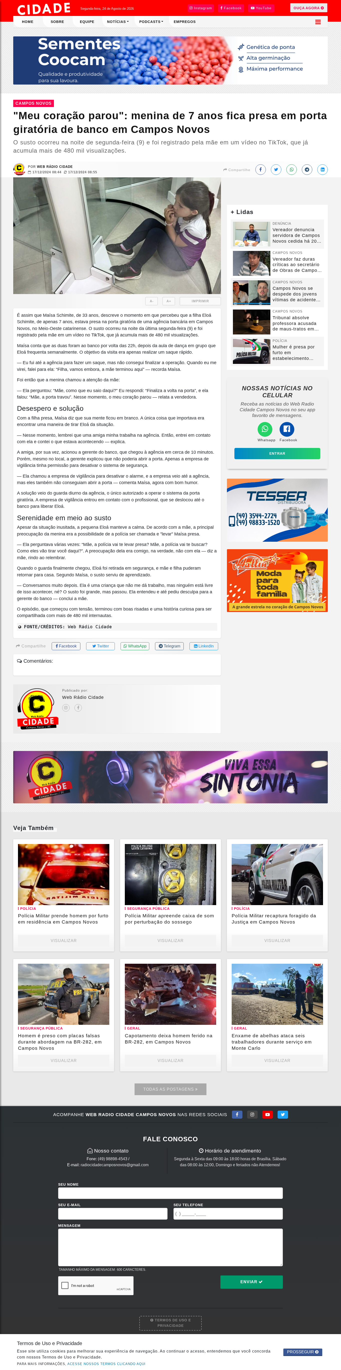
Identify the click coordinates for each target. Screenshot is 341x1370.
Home (27, 22)
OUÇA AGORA (307, 8)
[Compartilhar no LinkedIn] (322, 169)
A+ (169, 301)
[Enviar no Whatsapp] (291, 169)
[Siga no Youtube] (267, 1115)
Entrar (277, 453)
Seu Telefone (188, 1205)
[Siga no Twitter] (283, 1115)
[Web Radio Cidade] (44, 8)
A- (152, 301)
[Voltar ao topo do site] (333, 822)
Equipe (87, 22)
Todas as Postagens (169, 1089)
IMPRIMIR (200, 301)
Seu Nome (68, 1184)
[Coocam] (170, 60)
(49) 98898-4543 (112, 1159)
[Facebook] (78, 708)
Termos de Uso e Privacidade (172, 1323)
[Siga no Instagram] (252, 1115)
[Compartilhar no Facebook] (260, 169)
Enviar (249, 1282)
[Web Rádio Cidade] (170, 777)
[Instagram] (66, 708)
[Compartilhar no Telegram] (307, 169)
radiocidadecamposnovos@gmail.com (115, 1165)
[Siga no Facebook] (237, 1115)
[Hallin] (277, 580)
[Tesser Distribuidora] (277, 510)
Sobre (57, 22)
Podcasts (150, 22)
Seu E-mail (69, 1205)
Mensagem (69, 1226)
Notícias (116, 22)
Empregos (185, 22)
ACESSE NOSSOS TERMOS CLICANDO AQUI (106, 1364)
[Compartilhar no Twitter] (276, 169)
